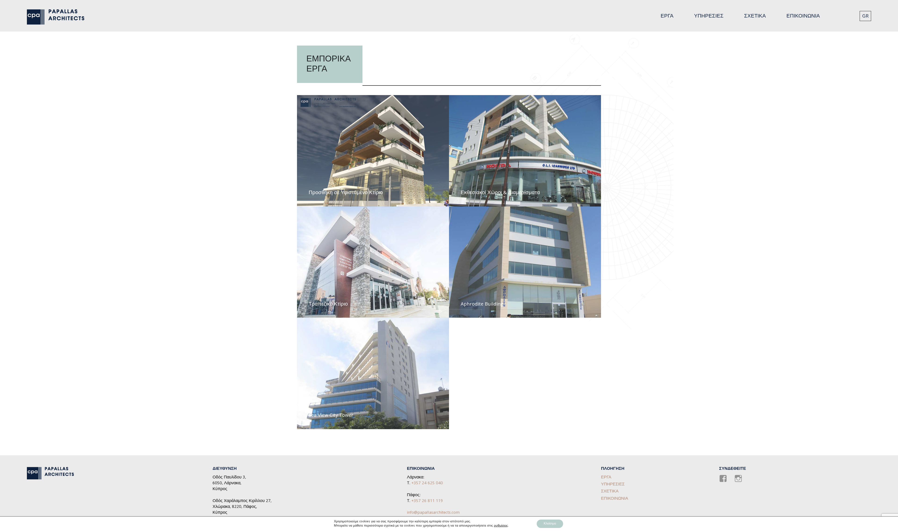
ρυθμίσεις (501, 526)
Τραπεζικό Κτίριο (328, 304)
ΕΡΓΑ (667, 16)
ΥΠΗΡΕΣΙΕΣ (709, 16)
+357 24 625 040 (427, 483)
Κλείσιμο (550, 523)
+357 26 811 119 (427, 501)
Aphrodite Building (482, 304)
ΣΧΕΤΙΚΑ (755, 16)
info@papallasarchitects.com (433, 513)
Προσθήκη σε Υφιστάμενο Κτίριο (346, 193)
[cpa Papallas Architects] (58, 17)
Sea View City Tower (331, 416)
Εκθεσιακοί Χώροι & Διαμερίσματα (500, 193)
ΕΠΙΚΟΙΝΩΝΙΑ (803, 16)
